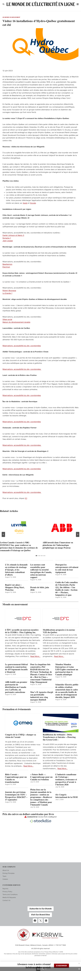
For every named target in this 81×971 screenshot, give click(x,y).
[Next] (77, 534)
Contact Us (6, 900)
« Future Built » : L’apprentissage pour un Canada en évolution (41, 777)
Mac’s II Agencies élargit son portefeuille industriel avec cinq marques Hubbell (41, 696)
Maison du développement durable (16, 322)
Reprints (5, 888)
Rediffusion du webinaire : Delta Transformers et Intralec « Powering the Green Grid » (59, 737)
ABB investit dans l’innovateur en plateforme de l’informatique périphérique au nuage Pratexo (58, 545)
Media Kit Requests (9, 897)
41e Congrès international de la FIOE (66, 795)
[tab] (36, 555)
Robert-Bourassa (9, 290)
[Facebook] (35, 920)
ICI (26, 498)
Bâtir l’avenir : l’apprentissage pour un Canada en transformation (16, 778)
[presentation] (19, 528)
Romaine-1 (7, 238)
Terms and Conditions (10, 894)
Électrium (6, 267)
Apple (25, 203)
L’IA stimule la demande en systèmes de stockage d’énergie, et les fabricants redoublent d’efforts (16, 569)
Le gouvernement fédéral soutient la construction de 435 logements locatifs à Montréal (16, 668)
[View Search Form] (3, 4)
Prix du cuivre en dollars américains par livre (28, 814)
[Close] (79, 963)
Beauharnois (7, 264)
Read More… (35, 656)
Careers (5, 879)
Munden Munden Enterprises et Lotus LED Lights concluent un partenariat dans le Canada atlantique (66, 669)
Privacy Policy (7, 891)
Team (4, 876)
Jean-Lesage (8, 241)
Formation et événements (17, 709)
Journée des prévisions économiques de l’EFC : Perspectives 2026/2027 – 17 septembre (16, 796)
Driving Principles (8, 873)
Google (33, 203)
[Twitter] (40, 920)
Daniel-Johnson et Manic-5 (13, 235)
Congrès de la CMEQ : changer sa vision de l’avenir (20, 735)
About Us (6, 870)
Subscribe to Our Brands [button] (40, 909)
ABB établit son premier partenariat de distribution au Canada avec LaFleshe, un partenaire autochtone (16, 687)
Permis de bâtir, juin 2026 (39, 588)
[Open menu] (77, 4)
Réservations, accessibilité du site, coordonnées (22, 346)
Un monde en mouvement (11, 17)
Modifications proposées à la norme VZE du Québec (59, 631)
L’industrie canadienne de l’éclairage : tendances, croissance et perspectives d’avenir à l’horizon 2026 (66, 779)
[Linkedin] (46, 920)
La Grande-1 (7, 293)
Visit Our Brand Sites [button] (40, 915)
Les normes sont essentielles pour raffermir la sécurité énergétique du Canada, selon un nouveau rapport (41, 571)
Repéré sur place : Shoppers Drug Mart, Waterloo (14, 587)
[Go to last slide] (3, 534)
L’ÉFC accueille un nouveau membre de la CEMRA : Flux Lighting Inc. (22, 631)
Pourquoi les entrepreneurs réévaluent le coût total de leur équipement (66, 568)
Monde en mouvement (15, 604)
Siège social (7, 319)
